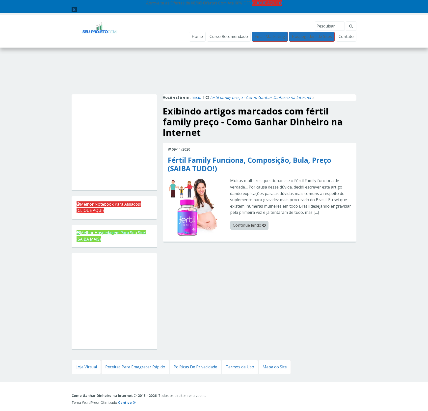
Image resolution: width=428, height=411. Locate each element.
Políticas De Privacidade (195, 367)
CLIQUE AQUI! (265, 3)
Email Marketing (270, 36)
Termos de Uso (240, 367)
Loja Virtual (86, 367)
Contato (346, 36)
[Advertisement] (214, 76)
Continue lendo (247, 225)
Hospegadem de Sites (312, 36)
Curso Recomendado (229, 36)
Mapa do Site (275, 367)
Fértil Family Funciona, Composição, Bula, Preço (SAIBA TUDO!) (249, 164)
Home (197, 36)
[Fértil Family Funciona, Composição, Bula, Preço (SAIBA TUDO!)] (197, 206)
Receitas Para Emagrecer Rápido (135, 367)
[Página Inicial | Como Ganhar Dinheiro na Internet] (99, 31)
